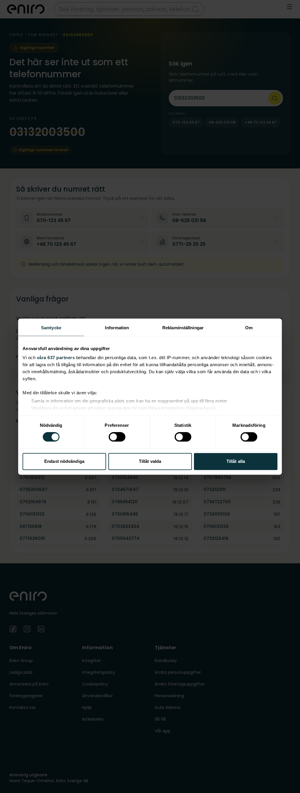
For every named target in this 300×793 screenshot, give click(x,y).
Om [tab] (249, 327)
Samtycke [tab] (51, 327)
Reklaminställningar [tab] (183, 327)
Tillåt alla (235, 461)
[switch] (117, 437)
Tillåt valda (150, 461)
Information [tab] (117, 327)
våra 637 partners (56, 357)
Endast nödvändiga (64, 461)
